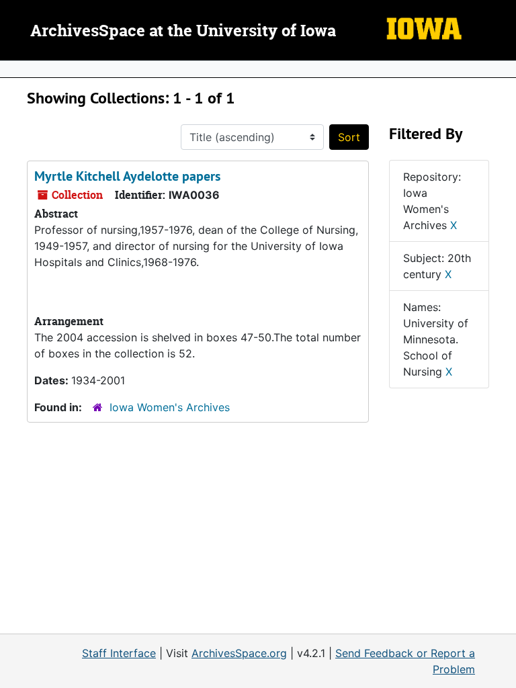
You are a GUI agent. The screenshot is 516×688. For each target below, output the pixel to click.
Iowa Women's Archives (170, 407)
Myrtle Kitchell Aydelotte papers (127, 176)
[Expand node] (502, 69)
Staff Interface (119, 653)
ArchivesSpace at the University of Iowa (183, 32)
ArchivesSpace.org (239, 653)
